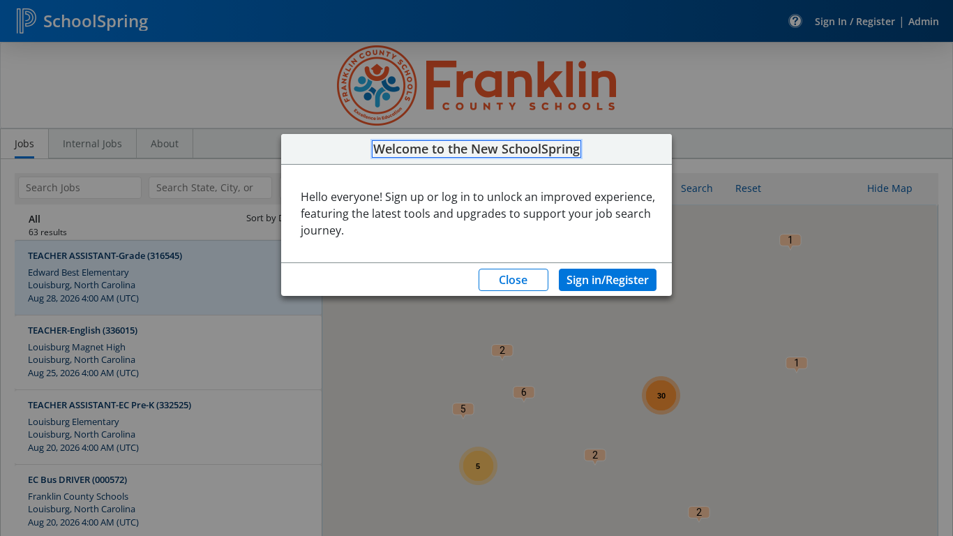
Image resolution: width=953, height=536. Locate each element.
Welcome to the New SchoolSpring (476, 149)
